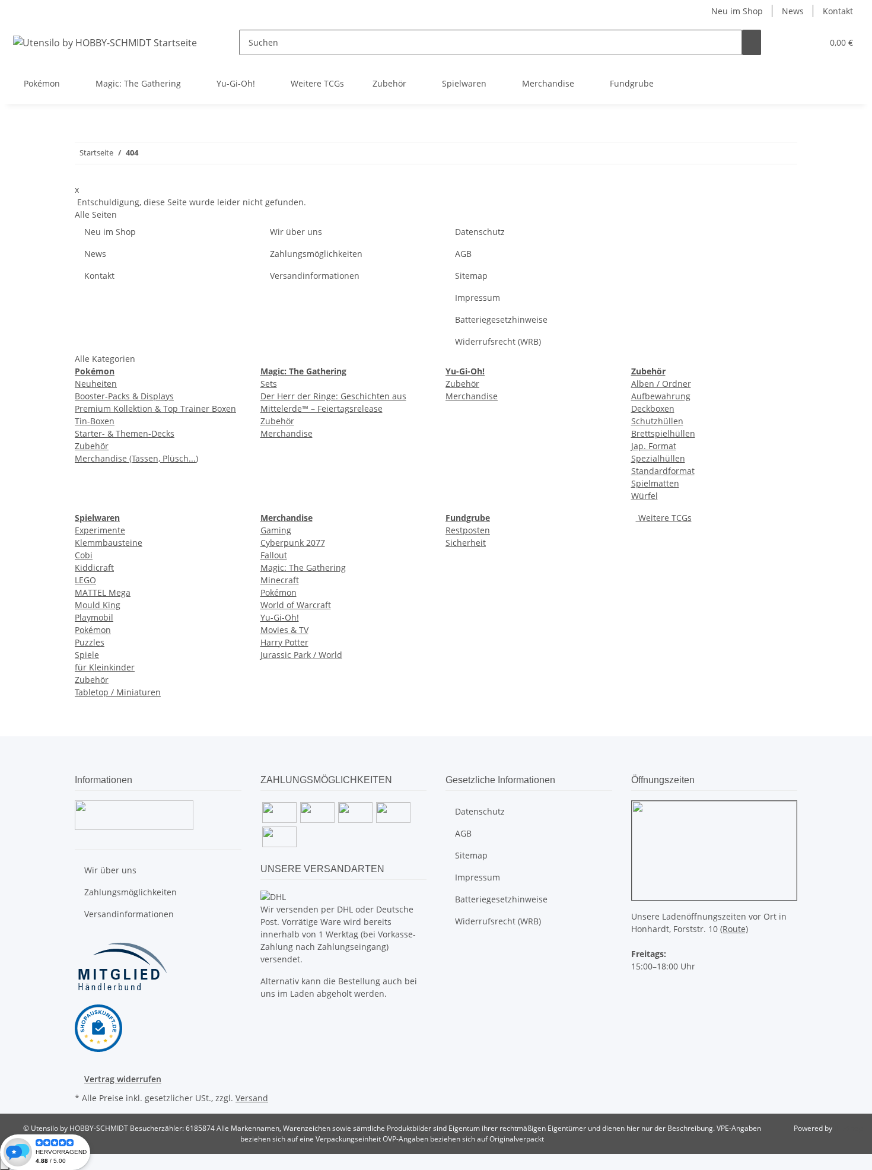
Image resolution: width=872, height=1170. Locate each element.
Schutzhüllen (657, 421)
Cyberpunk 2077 (292, 542)
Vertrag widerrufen (122, 1079)
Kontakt (838, 11)
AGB (463, 253)
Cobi (84, 555)
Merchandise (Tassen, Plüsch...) (136, 458)
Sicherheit (465, 542)
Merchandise (286, 433)
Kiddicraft (94, 567)
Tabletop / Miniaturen (118, 692)
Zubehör (92, 446)
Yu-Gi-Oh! (279, 617)
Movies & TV (284, 629)
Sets (268, 383)
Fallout (273, 555)
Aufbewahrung (660, 396)
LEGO (85, 580)
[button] (789, 42)
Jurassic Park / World (301, 654)
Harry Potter (284, 642)
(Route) (734, 928)
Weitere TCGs (664, 517)
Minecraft (279, 580)
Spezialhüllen (658, 458)
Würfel (644, 495)
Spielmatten (655, 483)
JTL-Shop (848, 1128)
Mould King (97, 605)
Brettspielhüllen (663, 433)
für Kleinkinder (105, 667)
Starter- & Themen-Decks (124, 433)
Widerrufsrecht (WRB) (498, 341)
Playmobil (94, 617)
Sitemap (471, 275)
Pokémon (93, 629)
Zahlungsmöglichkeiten (316, 253)
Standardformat (663, 470)
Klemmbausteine (108, 542)
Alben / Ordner (661, 383)
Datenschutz (480, 231)
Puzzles (89, 642)
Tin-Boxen (94, 421)
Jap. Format (653, 446)
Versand (251, 1098)
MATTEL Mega (103, 592)
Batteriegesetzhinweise (501, 319)
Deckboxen (652, 408)
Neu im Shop (737, 11)
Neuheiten (96, 383)
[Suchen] (751, 42)
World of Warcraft (295, 605)
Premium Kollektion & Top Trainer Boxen (155, 408)
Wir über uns (296, 231)
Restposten (467, 530)
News (793, 11)
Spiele (87, 654)
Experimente (100, 530)
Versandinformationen (314, 275)
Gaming (275, 530)
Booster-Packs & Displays (124, 396)
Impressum (477, 297)
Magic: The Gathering (303, 567)
